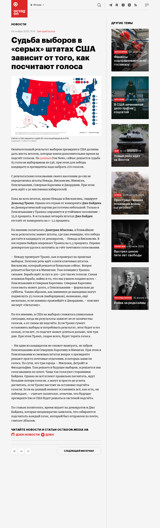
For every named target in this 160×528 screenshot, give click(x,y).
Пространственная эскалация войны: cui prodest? (128, 204)
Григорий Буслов (46, 31)
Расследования (123, 298)
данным (46, 158)
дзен (50, 434)
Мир (117, 151)
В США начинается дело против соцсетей (128, 108)
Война (118, 195)
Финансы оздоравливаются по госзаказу (130, 60)
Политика (120, 246)
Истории (119, 99)
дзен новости (28, 434)
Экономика (121, 52)
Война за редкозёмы (130, 303)
